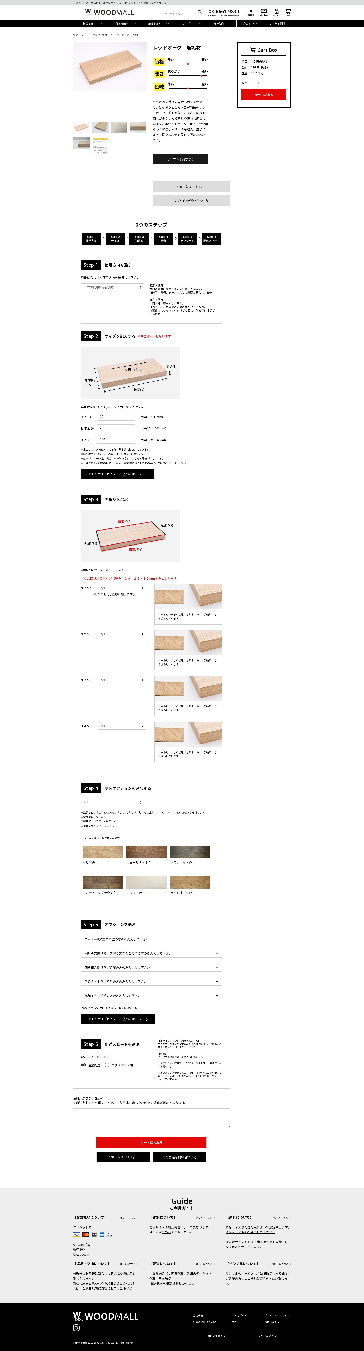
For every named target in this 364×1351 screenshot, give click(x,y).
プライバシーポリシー (277, 1315)
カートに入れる (151, 1142)
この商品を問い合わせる (191, 200)
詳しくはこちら (128, 1217)
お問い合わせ (272, 1322)
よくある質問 (277, 23)
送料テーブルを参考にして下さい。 (250, 1232)
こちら (110, 825)
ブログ (235, 1322)
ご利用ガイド (249, 23)
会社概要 (198, 1315)
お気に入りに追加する (191, 186)
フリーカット (266, 1335)
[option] (110, 66)
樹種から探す (215, 1335)
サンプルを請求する (180, 159)
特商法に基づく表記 (204, 1322)
